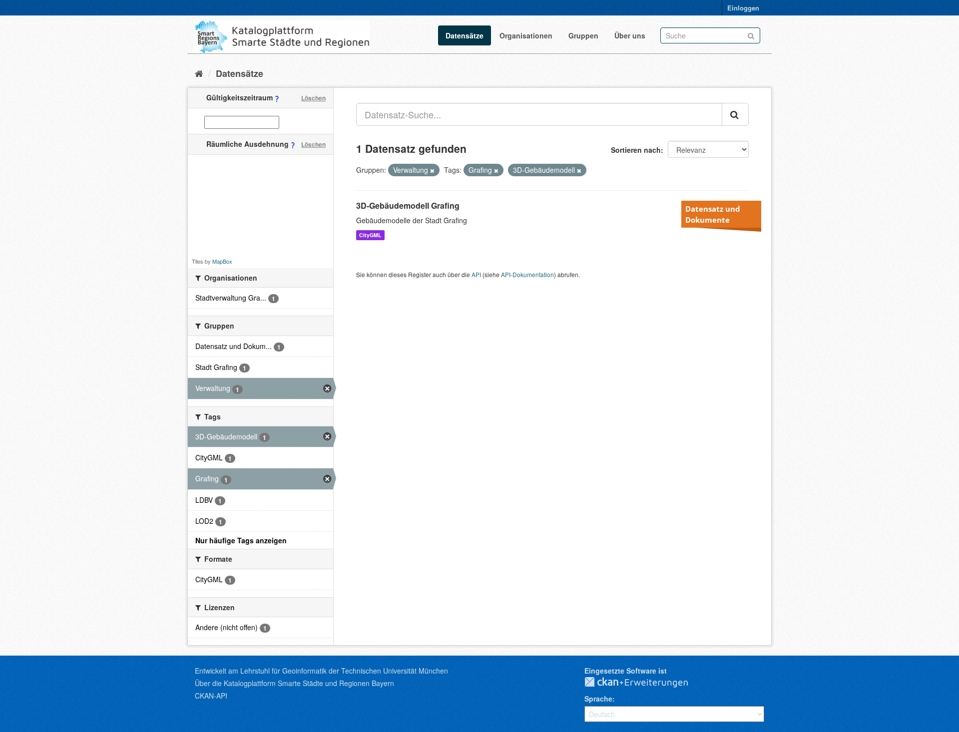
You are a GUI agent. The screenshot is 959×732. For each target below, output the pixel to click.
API (476, 274)
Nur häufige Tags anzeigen (241, 540)
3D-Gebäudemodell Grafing (408, 205)
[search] (735, 114)
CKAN (644, 683)
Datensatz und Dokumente (712, 214)
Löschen (313, 97)
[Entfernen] (432, 170)
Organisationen (525, 35)
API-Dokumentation (527, 274)
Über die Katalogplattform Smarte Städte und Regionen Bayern (294, 683)
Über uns (629, 35)
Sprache (598, 699)
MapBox (222, 261)
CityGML (370, 235)
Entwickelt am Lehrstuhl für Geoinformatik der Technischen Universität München (321, 671)
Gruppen (583, 35)
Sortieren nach (636, 150)
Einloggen (743, 7)
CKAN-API (211, 696)
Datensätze (464, 35)
